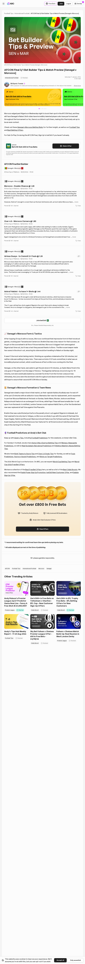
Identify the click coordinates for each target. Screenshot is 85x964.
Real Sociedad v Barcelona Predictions (37, 446)
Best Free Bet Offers (33, 470)
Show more (77, 85)
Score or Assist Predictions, (25, 457)
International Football (22, 13)
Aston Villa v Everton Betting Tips (45, 443)
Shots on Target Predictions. (51, 457)
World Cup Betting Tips (62, 462)
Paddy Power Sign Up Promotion (33, 472)
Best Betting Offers (15, 130)
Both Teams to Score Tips (25, 454)
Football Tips (8, 13)
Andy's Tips (18, 438)
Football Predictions (40, 438)
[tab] (41, 108)
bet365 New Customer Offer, (58, 472)
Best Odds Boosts (70, 470)
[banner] (32, 97)
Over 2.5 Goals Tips (46, 454)
